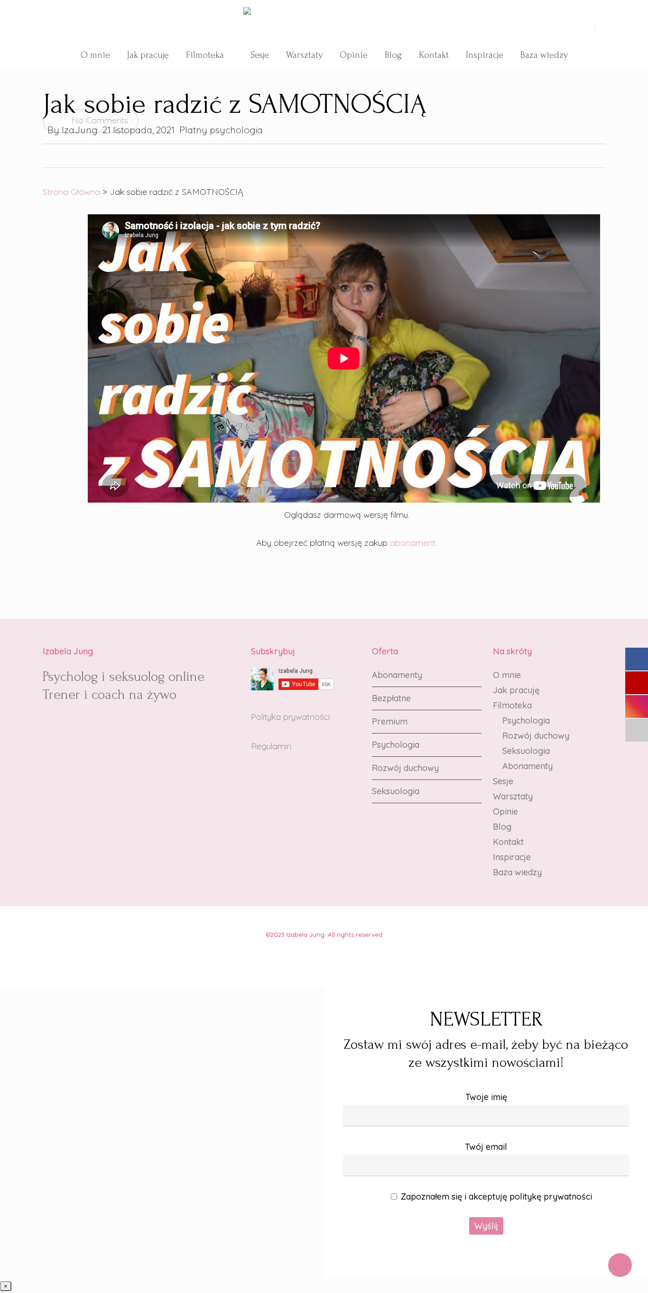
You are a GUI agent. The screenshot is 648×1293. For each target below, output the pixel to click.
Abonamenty (397, 674)
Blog (502, 826)
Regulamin (271, 746)
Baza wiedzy (517, 872)
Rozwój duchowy (405, 767)
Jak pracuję (516, 690)
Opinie (505, 811)
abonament (412, 542)
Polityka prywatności (290, 716)
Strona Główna (71, 191)
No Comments (98, 119)
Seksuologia (395, 791)
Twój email (486, 1146)
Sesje (503, 781)
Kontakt (508, 841)
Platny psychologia (221, 130)
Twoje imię (486, 1096)
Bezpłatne (391, 698)
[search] (577, 25)
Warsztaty (513, 796)
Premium (389, 721)
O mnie (507, 674)
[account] (588, 25)
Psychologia (395, 744)
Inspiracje (512, 857)
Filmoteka (512, 705)
